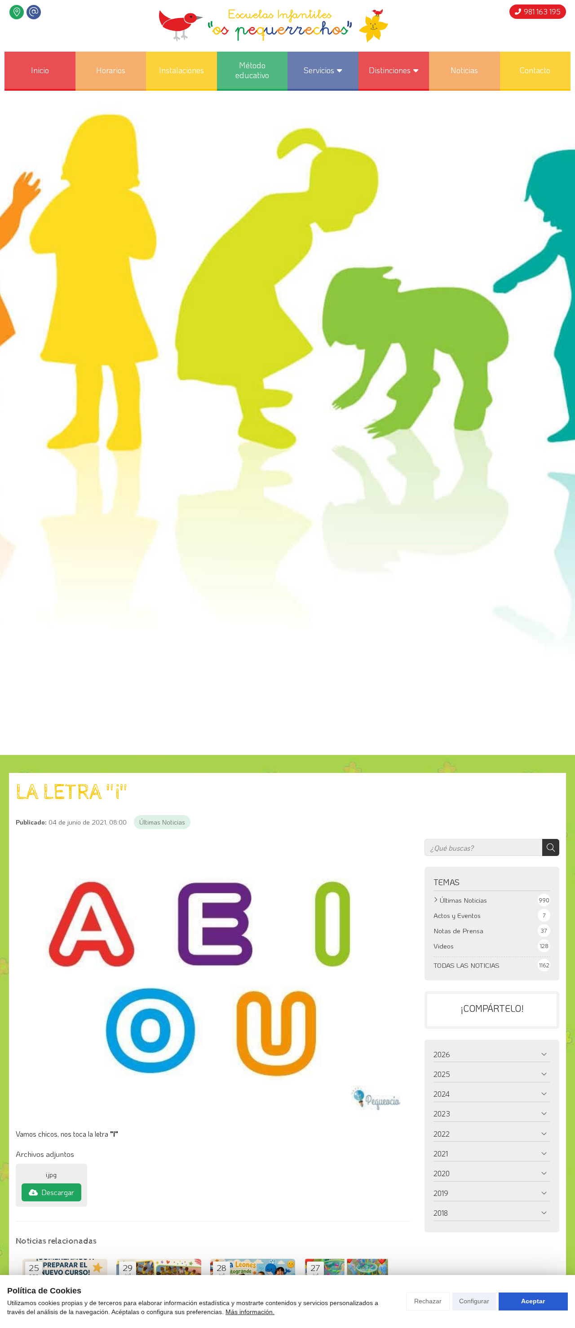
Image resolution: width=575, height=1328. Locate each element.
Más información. (250, 1311)
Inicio (40, 70)
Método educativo (252, 70)
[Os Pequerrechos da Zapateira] (273, 26)
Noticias (464, 70)
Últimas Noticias (162, 822)
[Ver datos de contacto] (16, 12)
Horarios (110, 70)
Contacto (535, 70)
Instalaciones (181, 70)
